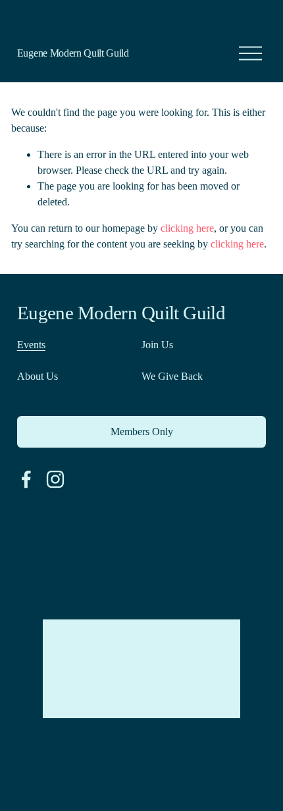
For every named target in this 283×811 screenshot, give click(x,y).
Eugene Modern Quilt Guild (73, 53)
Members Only (142, 431)
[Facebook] (26, 479)
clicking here (187, 228)
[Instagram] (55, 479)
